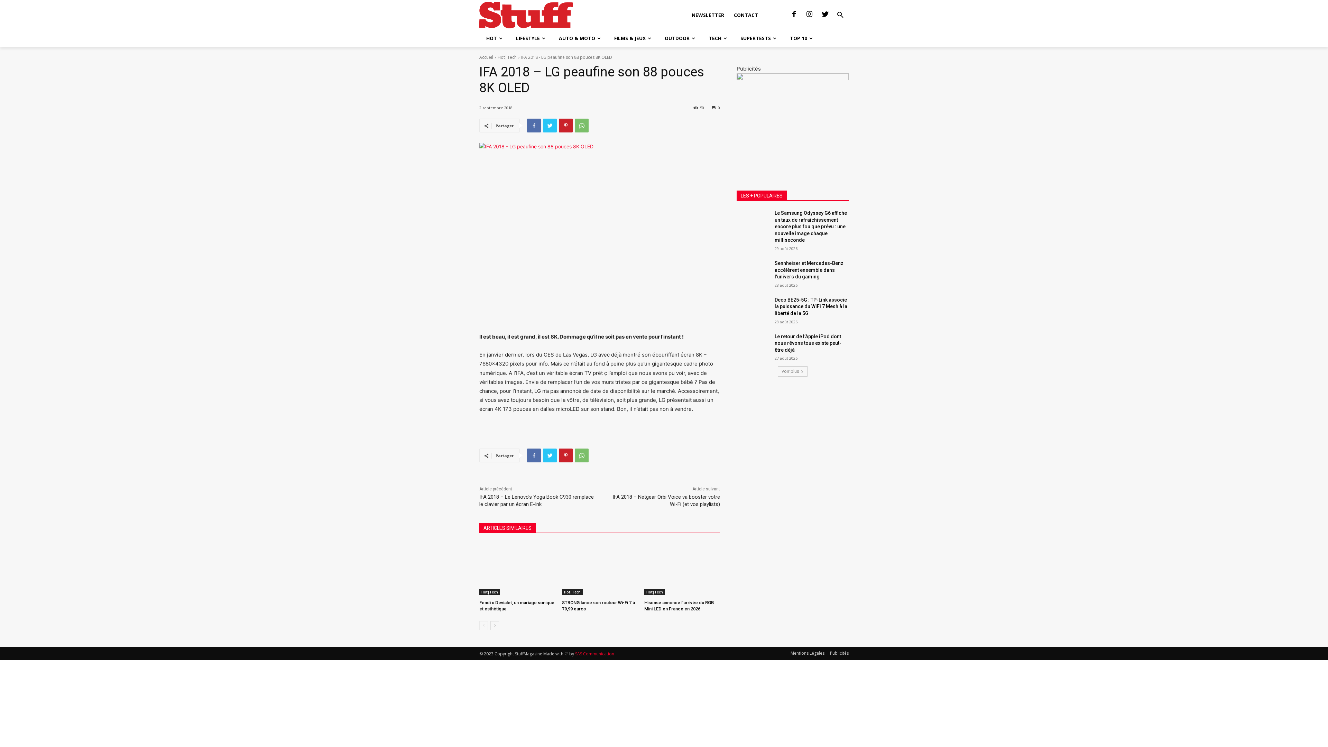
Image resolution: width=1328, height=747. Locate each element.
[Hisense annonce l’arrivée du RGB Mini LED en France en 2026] (682, 568)
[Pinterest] (566, 125)
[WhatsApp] (582, 125)
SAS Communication (594, 654)
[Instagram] (810, 14)
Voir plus (790, 371)
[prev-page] (483, 625)
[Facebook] (794, 14)
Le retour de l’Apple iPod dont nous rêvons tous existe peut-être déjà (808, 343)
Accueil (486, 57)
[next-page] (494, 625)
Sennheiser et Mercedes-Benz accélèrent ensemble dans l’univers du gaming (809, 269)
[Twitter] (825, 14)
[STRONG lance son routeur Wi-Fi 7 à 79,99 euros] (600, 568)
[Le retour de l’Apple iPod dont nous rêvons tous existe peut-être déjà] (753, 345)
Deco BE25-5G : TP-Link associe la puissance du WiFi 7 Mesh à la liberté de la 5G (811, 306)
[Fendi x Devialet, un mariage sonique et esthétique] (517, 568)
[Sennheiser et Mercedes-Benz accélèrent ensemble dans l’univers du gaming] (753, 272)
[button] (840, 15)
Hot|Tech (507, 57)
